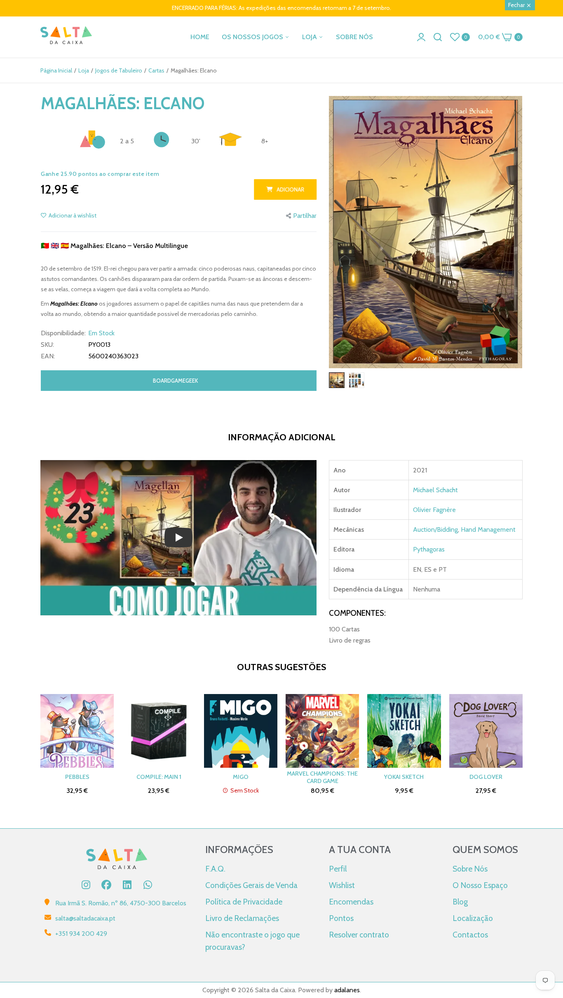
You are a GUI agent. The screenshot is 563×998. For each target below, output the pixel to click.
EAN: (48, 356)
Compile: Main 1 (158, 777)
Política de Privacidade (243, 902)
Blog (460, 902)
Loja (83, 70)
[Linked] (127, 884)
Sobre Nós (470, 869)
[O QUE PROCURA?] (438, 37)
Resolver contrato (359, 935)
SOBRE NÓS (354, 37)
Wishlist (342, 885)
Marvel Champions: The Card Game (322, 777)
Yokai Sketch (404, 777)
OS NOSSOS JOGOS (253, 37)
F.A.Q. (215, 869)
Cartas (156, 70)
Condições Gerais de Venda (251, 885)
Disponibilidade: (63, 333)
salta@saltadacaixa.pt (85, 918)
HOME (199, 37)
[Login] (421, 37)
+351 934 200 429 (81, 933)
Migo (241, 777)
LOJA (310, 37)
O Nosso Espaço (480, 885)
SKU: (47, 344)
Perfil (338, 869)
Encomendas (351, 902)
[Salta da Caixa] (66, 36)
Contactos (470, 935)
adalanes (347, 990)
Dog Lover (485, 777)
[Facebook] (106, 884)
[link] (546, 938)
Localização (473, 918)
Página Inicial (56, 70)
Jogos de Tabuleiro (118, 70)
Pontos (341, 918)
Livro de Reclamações (242, 918)
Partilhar (305, 216)
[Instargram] (85, 884)
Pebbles (77, 777)
